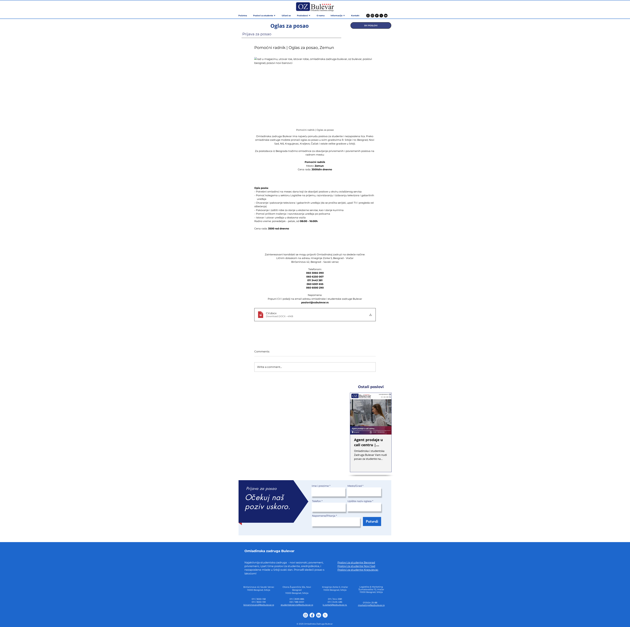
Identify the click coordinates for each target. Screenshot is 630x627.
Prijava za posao (256, 34)
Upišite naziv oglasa (359, 501)
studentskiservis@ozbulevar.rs (297, 605)
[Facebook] (377, 15)
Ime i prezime (320, 486)
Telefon (316, 501)
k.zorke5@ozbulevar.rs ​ (335, 605)
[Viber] (368, 15)
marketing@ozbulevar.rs (371, 605)
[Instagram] (372, 15)
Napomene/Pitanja (323, 516)
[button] (337, 15)
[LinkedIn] (386, 15)
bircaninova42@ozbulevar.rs (258, 605)
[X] (381, 15)
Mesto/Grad (354, 486)
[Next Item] (386, 414)
